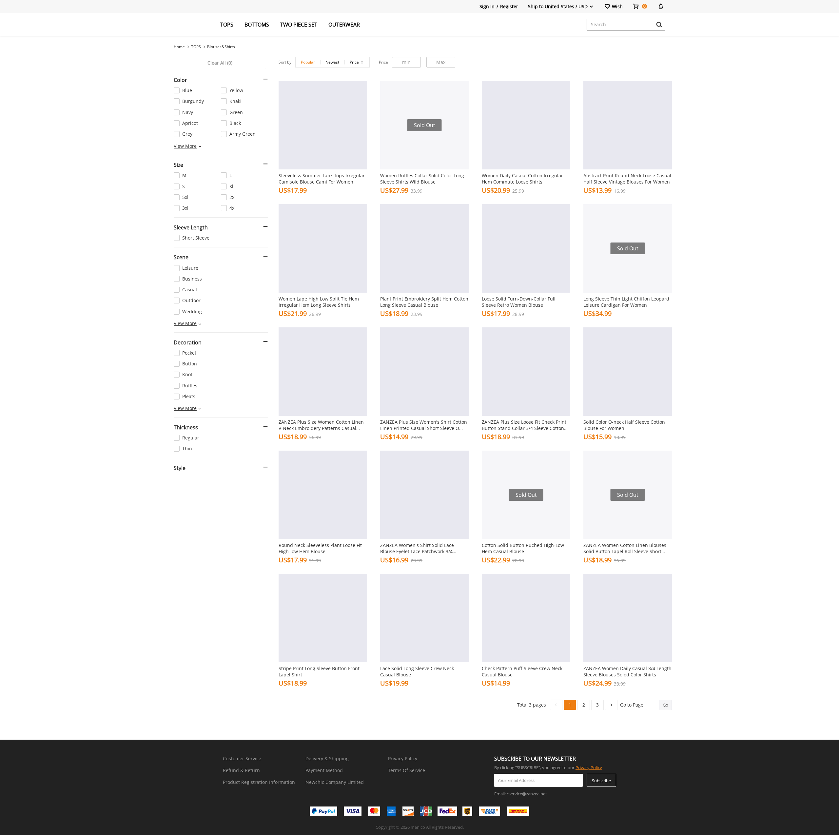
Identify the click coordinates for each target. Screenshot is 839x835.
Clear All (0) (219, 63)
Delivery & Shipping (327, 758)
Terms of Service (406, 770)
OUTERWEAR (344, 24)
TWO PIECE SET (298, 24)
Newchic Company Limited (334, 782)
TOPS (226, 24)
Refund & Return (241, 770)
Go (665, 705)
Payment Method (324, 770)
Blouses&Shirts (221, 46)
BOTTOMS (256, 24)
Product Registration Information (259, 782)
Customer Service (242, 758)
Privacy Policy (402, 758)
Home (179, 46)
